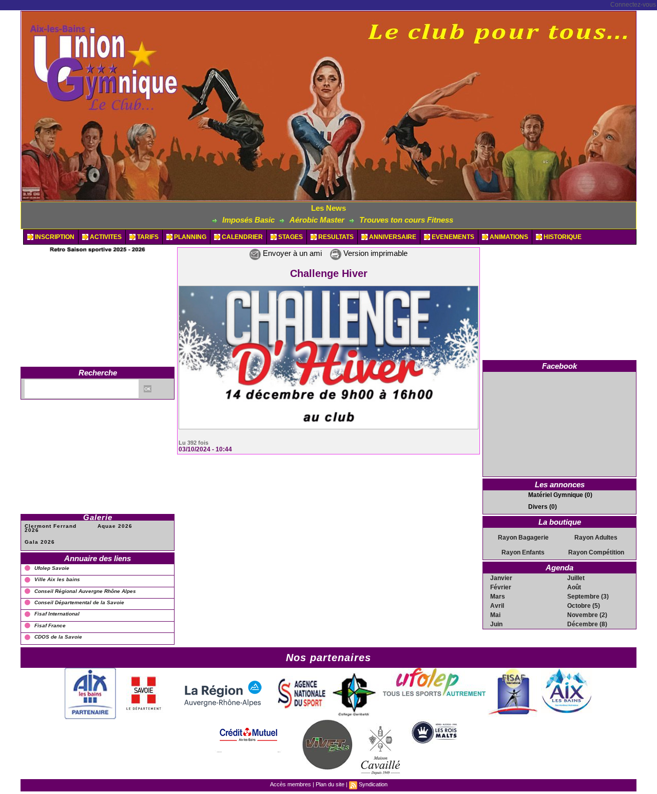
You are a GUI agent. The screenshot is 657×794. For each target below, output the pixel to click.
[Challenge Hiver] (328, 289)
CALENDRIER (241, 237)
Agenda (559, 567)
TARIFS (147, 237)
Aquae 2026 (115, 526)
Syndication (373, 784)
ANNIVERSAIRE (392, 237)
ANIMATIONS (508, 237)
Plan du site (330, 784)
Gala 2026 (40, 542)
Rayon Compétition (596, 552)
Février (500, 587)
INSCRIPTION (53, 237)
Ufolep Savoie (51, 568)
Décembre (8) (587, 624)
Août (574, 587)
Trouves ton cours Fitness (374, 219)
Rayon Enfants (523, 552)
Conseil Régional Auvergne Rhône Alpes (85, 591)
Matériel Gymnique (555, 495)
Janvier (501, 578)
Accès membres (290, 784)
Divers (538, 506)
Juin (496, 624)
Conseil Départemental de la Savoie (79, 602)
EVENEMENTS (452, 237)
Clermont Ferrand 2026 (50, 528)
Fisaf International (57, 614)
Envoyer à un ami (291, 253)
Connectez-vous (633, 4)
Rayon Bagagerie (523, 537)
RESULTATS (335, 237)
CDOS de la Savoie (58, 637)
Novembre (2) (587, 615)
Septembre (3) (588, 596)
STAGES (290, 237)
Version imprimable (374, 253)
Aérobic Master (285, 219)
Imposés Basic (216, 219)
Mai (495, 615)
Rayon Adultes (595, 537)
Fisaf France (50, 625)
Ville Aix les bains (57, 579)
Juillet (576, 578)
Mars (497, 596)
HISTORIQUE (562, 237)
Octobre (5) (583, 605)
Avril (497, 605)
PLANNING (189, 237)
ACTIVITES (105, 237)
